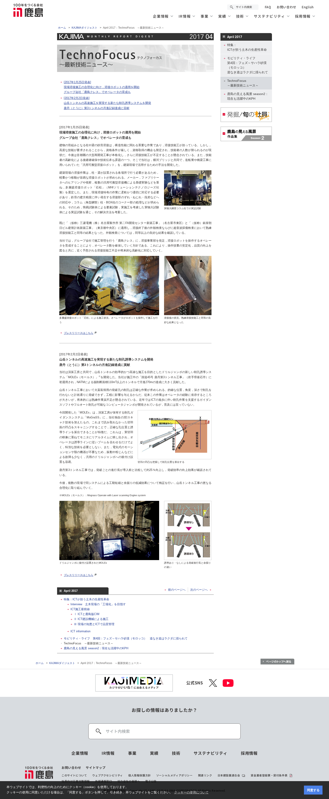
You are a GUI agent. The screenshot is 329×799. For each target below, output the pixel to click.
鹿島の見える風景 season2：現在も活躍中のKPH (96, 648)
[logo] (39, 774)
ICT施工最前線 (80, 609)
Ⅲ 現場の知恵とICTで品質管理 (94, 624)
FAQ (268, 7)
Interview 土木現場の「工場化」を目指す (98, 604)
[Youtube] (228, 683)
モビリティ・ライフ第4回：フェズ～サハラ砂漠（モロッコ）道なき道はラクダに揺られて (247, 65)
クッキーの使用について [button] (191, 792)
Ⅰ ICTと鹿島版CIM (86, 614)
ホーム (62, 27)
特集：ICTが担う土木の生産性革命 (86, 599)
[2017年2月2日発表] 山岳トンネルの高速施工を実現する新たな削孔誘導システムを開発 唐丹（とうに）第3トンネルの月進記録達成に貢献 (107, 103)
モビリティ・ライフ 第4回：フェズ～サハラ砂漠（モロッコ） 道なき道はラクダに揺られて (126, 638)
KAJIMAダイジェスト (84, 27)
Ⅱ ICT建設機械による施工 (91, 619)
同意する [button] (313, 790)
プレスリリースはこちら (78, 333)
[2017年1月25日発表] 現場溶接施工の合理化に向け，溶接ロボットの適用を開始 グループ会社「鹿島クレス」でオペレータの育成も (101, 87)
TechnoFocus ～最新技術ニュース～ (88, 643)
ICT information (80, 631)
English (308, 7)
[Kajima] (28, 10)
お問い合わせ (286, 7)
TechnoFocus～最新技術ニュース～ (242, 83)
